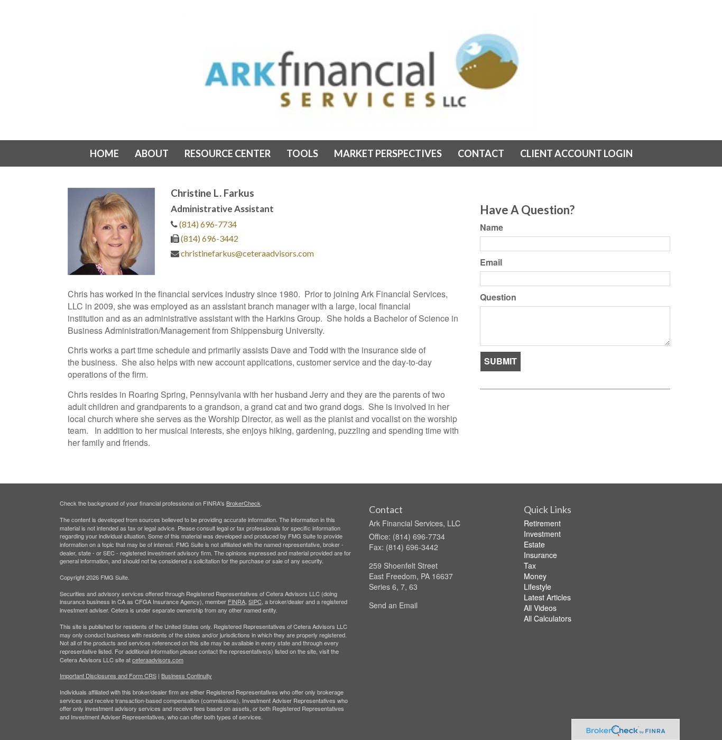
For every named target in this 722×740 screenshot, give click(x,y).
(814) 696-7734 (208, 224)
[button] (152, 153)
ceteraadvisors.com (157, 659)
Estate (534, 544)
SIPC (255, 601)
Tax (530, 565)
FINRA (236, 601)
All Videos (540, 607)
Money (535, 576)
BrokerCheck (243, 503)
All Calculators (547, 618)
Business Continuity (186, 675)
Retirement (542, 523)
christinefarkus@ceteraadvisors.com (247, 253)
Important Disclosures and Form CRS (108, 675)
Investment (542, 533)
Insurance (540, 555)
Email (491, 262)
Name (491, 227)
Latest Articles (547, 597)
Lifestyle (537, 586)
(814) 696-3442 (209, 238)
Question (498, 297)
